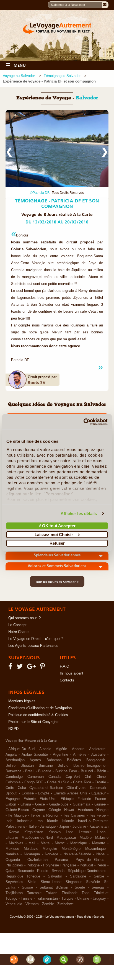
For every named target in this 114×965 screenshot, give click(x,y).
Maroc (60, 843)
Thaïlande (69, 893)
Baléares (74, 760)
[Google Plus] (32, 668)
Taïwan (51, 893)
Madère (86, 838)
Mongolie (50, 849)
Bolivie (63, 766)
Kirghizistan (33, 832)
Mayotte (98, 843)
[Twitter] (20, 668)
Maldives (16, 843)
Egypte (43, 793)
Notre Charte (18, 632)
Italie (33, 826)
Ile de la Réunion (45, 815)
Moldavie (31, 849)
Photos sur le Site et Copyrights (33, 722)
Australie (98, 754)
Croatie (100, 782)
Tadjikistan (14, 893)
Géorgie (54, 810)
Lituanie (12, 838)
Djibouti (11, 793)
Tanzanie (34, 893)
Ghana (25, 804)
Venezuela (14, 904)
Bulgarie (44, 771)
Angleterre (97, 749)
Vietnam (32, 904)
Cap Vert (73, 777)
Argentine (60, 754)
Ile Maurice (17, 815)
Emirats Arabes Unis (70, 793)
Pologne (33, 865)
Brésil (29, 771)
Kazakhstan (98, 826)
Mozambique (95, 849)
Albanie (45, 749)
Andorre (78, 749)
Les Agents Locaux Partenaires (33, 646)
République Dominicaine (87, 871)
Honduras (85, 810)
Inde (9, 821)
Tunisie (26, 898)
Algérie (61, 749)
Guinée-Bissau (17, 810)
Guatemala (81, 804)
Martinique (78, 843)
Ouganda (13, 860)
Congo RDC (33, 782)
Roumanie (26, 871)
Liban (101, 832)
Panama (61, 860)
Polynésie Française (59, 865)
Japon (64, 826)
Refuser (57, 543)
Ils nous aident (71, 673)
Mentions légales (21, 701)
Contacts (67, 680)
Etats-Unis (48, 799)
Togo (85, 893)
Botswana (13, 771)
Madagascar (66, 838)
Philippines (14, 865)
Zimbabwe (65, 904)
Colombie (13, 782)
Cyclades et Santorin (46, 788)
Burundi (87, 771)
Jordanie (79, 826)
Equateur (98, 793)
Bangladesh (95, 760)
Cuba (22, 788)
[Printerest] (43, 668)
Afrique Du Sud (21, 749)
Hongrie (102, 810)
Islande (68, 821)
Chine (101, 777)
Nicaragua (32, 854)
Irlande (52, 821)
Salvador (55, 876)
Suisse (27, 887)
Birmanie (46, 766)
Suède (80, 887)
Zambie (48, 904)
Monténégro (71, 849)
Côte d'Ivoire (76, 788)
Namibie (12, 854)
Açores (35, 760)
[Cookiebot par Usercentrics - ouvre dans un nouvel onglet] (83, 421)
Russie (42, 871)
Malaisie (101, 838)
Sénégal (98, 887)
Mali (31, 843)
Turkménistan (47, 898)
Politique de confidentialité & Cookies (38, 715)
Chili (88, 777)
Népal (100, 854)
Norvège (51, 854)
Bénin (101, 771)
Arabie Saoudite (35, 754)
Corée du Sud (58, 782)
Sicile (31, 882)
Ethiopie (67, 799)
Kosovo (54, 832)
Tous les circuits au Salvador (57, 581)
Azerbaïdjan (15, 760)
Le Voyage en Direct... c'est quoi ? (35, 639)
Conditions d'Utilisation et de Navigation (40, 708)
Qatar (10, 871)
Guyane (38, 810)
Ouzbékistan (37, 860)
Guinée (100, 804)
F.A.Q (64, 666)
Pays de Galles (90, 860)
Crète (10, 788)
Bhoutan (27, 766)
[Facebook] (11, 668)
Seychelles (14, 882)
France (100, 799)
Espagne (13, 799)
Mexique (12, 849)
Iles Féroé (97, 815)
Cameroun (35, 777)
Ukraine (83, 898)
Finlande (84, 799)
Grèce (40, 804)
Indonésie (24, 821)
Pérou (101, 865)
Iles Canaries (74, 815)
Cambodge (14, 777)
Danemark (98, 788)
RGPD (13, 729)
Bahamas (54, 760)
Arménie (79, 754)
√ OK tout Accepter (57, 525)
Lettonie (85, 832)
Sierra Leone (51, 882)
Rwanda (58, 871)
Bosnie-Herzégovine (89, 766)
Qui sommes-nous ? (24, 618)
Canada (54, 777)
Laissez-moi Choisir (54, 534)
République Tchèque (23, 876)
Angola (11, 754)
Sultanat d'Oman (54, 887)
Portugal (86, 865)
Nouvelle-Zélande (77, 854)
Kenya (14, 832)
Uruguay (99, 898)
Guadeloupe (58, 804)
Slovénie (93, 882)
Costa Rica (82, 782)
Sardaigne (78, 876)
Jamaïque (48, 826)
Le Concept (17, 625)
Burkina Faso (66, 771)
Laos (70, 832)
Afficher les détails (79, 513)
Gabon (11, 804)
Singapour (74, 882)
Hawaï (69, 810)
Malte (45, 843)
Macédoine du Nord (37, 838)
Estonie (30, 799)
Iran (40, 821)
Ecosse (28, 793)
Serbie (99, 876)
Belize (10, 766)
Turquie (67, 898)
